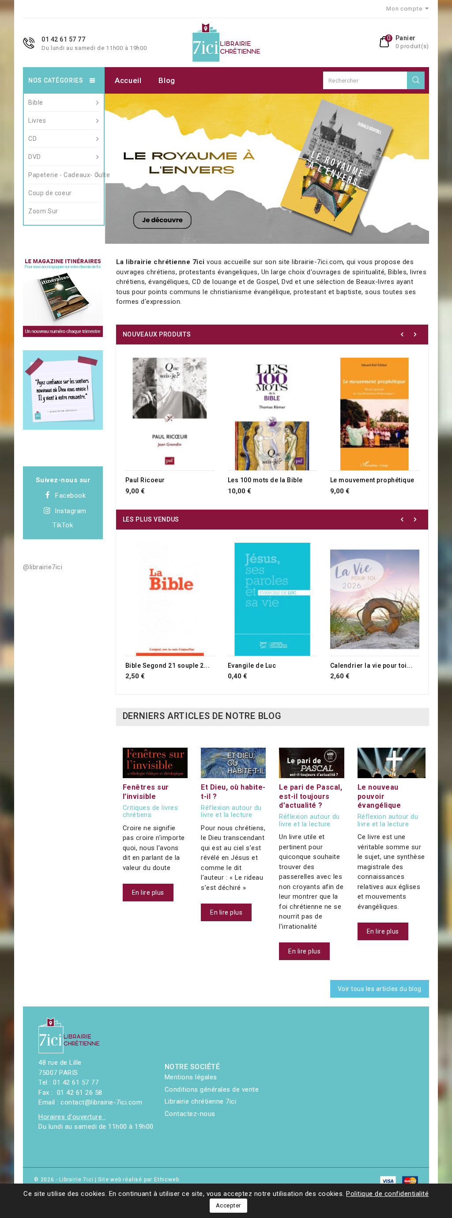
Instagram (71, 511)
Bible (35, 102)
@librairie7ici (42, 567)
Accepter (228, 1205)
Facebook (70, 495)
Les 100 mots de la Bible (265, 480)
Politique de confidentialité (387, 1194)
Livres (37, 120)
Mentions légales (191, 1077)
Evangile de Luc (252, 665)
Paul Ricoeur (145, 480)
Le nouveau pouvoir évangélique (379, 796)
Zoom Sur (43, 211)
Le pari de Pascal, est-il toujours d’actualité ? (310, 796)
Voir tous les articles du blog (380, 988)
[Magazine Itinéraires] (63, 297)
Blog (166, 80)
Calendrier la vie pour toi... (371, 665)
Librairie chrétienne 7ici (201, 1101)
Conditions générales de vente (212, 1089)
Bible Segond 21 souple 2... (167, 665)
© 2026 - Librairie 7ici (64, 1179)
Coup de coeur (50, 193)
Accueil (128, 80)
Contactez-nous (190, 1114)
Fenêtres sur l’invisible (146, 791)
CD (32, 138)
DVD (34, 156)
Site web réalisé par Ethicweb (138, 1179)
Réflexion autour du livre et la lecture (231, 811)
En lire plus (148, 892)
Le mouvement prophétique (372, 480)
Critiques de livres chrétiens (150, 811)
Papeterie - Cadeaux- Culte (63, 174)
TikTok (63, 525)
